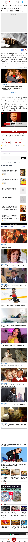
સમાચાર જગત (15, 140)
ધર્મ (20, 142)
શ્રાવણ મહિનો (13, 5)
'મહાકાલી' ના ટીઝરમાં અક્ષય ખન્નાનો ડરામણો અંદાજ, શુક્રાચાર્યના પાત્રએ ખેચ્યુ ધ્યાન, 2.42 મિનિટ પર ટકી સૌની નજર (5, 514)
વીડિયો (4, 481)
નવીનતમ (5, 504)
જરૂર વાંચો (5, 468)
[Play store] (23, 2)
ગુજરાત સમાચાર (4, 5)
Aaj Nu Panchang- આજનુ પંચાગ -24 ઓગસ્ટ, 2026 (5, 527)
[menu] (2, 2)
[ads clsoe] (27, 534)
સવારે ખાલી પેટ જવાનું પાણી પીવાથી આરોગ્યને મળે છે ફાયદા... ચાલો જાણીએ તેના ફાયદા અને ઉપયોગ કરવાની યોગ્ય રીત (15, 477)
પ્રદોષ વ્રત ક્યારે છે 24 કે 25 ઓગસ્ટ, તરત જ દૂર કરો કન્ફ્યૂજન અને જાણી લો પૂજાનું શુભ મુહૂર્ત (15, 527)
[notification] (25, 2)
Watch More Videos (7, 484)
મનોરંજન (8, 142)
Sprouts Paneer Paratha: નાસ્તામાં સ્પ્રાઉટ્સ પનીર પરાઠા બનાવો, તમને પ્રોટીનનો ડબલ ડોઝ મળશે (5, 477)
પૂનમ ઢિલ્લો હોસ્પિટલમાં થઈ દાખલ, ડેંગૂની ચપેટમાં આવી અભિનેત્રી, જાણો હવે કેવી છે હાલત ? (15, 514)
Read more (7, 124)
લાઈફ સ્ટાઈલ (14, 142)
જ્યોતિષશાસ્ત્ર (22, 140)
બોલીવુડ (20, 5)
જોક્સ (3, 142)
